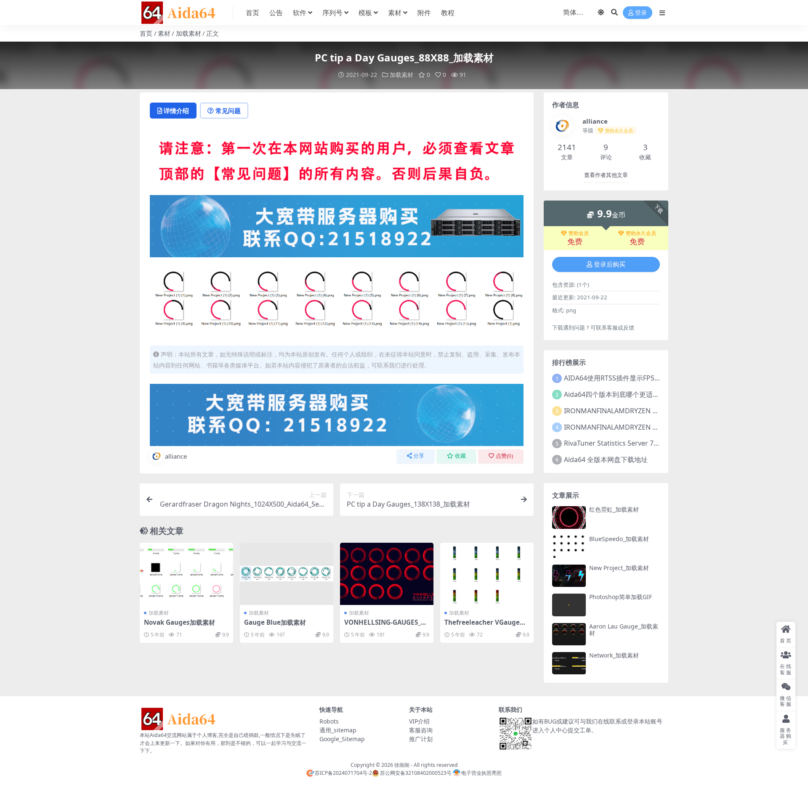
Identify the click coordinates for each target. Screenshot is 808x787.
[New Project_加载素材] (569, 576)
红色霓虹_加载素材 (614, 509)
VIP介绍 (419, 721)
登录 (641, 13)
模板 (365, 12)
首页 (252, 12)
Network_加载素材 (614, 655)
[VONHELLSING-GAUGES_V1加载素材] (386, 574)
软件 (299, 12)
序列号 (332, 12)
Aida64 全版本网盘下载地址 (606, 459)
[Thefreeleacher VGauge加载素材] (487, 574)
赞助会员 (579, 233)
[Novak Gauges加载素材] (186, 574)
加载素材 (188, 33)
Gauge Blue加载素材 (275, 622)
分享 (418, 456)
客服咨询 (421, 730)
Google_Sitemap (342, 739)
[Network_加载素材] (569, 663)
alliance (176, 456)
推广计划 (421, 739)
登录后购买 (609, 264)
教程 (447, 12)
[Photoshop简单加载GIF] (569, 605)
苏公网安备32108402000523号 (415, 772)
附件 (424, 12)
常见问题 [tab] (228, 110)
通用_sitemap (337, 730)
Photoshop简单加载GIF (620, 597)
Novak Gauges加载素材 (179, 622)
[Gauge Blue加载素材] (286, 574)
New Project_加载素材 (619, 568)
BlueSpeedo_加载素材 (619, 539)
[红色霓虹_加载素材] (569, 517)
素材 (394, 12)
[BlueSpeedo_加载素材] (569, 547)
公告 (276, 12)
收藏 (460, 456)
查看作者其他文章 (606, 175)
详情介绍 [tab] (176, 110)
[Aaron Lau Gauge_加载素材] (569, 634)
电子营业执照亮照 (481, 772)
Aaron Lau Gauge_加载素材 (623, 629)
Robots (329, 721)
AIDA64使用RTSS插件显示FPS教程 (616, 378)
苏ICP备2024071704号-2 (343, 772)
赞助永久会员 (641, 233)
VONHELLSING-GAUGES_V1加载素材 (386, 626)
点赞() (504, 456)
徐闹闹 (401, 765)
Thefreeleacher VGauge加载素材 (485, 626)
